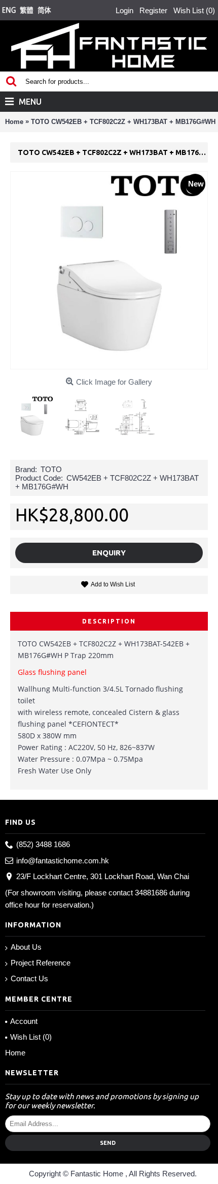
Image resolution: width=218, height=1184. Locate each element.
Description (109, 621)
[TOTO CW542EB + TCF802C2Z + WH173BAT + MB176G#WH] (35, 414)
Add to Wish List (113, 584)
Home (15, 1052)
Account (24, 1021)
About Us (26, 947)
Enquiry (109, 552)
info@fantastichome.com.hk (62, 860)
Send (108, 1143)
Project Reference (40, 962)
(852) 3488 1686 (43, 844)
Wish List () (31, 1037)
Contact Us (29, 978)
